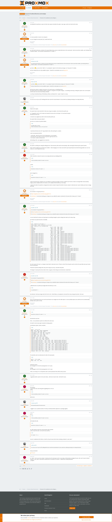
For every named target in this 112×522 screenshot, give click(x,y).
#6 (91, 97)
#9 (91, 154)
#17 (91, 400)
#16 (91, 385)
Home (45, 498)
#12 (91, 273)
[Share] (90, 22)
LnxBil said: (33, 445)
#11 (91, 205)
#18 (91, 412)
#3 (91, 48)
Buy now (54, 44)
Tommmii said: (33, 403)
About (45, 510)
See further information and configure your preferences (31, 519)
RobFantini (22, 15)
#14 (91, 309)
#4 (91, 59)
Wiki (45, 503)
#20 (91, 456)
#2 (91, 33)
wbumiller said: (33, 207)
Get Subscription (47, 501)
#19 (91, 443)
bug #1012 (66, 70)
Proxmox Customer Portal (49, 508)
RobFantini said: (34, 61)
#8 (91, 143)
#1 (91, 22)
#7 (91, 107)
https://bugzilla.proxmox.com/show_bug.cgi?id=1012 (41, 193)
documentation (64, 44)
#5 (91, 79)
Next (24, 19)
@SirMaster (34, 196)
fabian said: (33, 81)
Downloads (46, 505)
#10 (91, 190)
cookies (28, 517)
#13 (91, 297)
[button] (40, 8)
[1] (44, 191)
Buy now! (73, 508)
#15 (91, 375)
